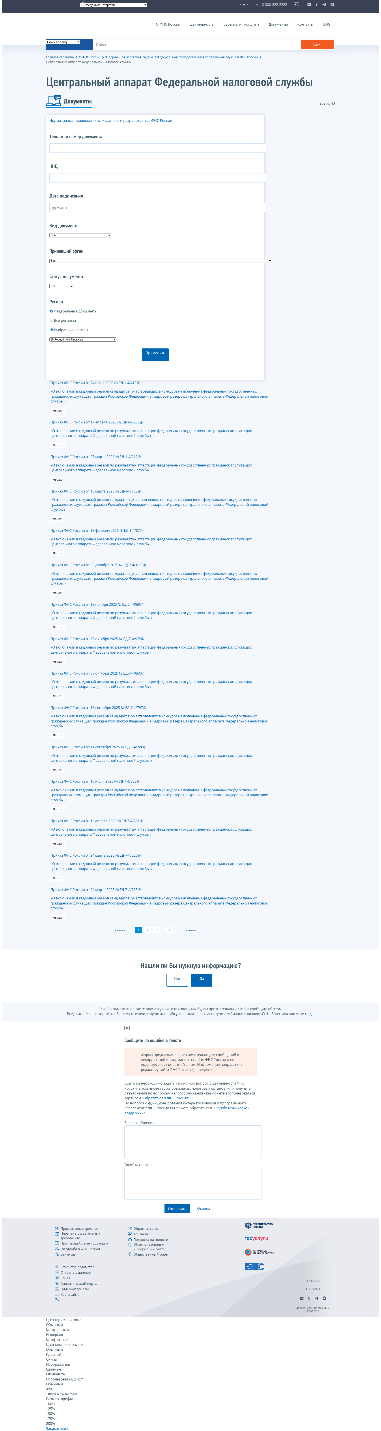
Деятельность (202, 24)
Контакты (305, 24)
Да (202, 978)
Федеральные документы (75, 311)
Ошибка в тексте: (138, 1164)
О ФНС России (168, 24)
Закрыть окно (57, 1428)
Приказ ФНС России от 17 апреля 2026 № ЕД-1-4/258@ (151, 429)
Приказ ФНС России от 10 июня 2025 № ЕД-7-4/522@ (159, 790)
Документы (278, 24)
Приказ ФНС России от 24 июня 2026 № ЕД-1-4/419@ (159, 392)
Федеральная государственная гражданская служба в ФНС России (207, 57)
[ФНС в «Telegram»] (324, 4)
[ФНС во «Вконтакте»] (309, 4)
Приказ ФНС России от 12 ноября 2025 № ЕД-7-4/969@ (151, 611)
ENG (327, 24)
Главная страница (60, 57)
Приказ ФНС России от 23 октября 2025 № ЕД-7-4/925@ (151, 645)
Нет (177, 978)
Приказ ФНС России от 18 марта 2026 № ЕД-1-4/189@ (159, 500)
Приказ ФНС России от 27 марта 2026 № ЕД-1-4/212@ (151, 463)
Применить (155, 352)
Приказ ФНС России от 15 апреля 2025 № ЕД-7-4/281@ (151, 827)
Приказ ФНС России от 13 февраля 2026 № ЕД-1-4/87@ (151, 537)
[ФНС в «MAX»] (331, 4)
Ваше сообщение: (139, 1122)
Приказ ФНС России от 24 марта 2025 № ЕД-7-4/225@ (159, 898)
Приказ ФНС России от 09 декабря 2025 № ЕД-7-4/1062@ (159, 574)
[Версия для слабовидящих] (244, 4)
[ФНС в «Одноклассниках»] (316, 4)
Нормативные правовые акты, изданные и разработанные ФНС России (110, 120)
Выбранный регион (71, 329)
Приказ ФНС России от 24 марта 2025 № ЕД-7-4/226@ (151, 862)
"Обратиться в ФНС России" (165, 1098)
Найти (317, 45)
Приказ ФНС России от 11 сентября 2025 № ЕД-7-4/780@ (151, 754)
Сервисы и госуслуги (241, 24)
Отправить (177, 1208)
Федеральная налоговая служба (129, 57)
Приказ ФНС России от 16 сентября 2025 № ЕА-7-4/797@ (159, 716)
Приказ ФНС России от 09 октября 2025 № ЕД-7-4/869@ (151, 680)
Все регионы (65, 320)
